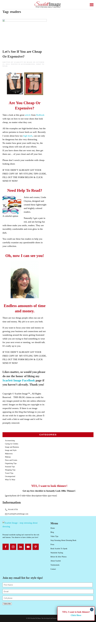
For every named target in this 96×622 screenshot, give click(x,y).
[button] (92, 4)
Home (52, 528)
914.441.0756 (13, 509)
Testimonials (54, 565)
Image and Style (10, 450)
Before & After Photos (58, 557)
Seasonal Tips (10, 467)
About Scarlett (55, 561)
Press (52, 544)
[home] (24, 524)
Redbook (40, 115)
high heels (27, 136)
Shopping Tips (10, 470)
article (28, 115)
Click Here (76, 615)
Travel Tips (9, 473)
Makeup (8, 457)
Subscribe (7, 604)
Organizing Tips (10, 463)
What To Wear (10, 480)
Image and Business (12, 447)
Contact (53, 569)
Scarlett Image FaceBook (18, 380)
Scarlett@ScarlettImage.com (18, 514)
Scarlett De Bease (23, 62)
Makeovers (9, 454)
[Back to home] (48, 4)
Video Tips (54, 536)
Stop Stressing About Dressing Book (63, 540)
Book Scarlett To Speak (58, 549)
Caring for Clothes (11, 444)
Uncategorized (10, 476)
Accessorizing (28, 64)
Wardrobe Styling (56, 553)
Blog (52, 532)
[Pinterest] (35, 547)
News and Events (11, 460)
